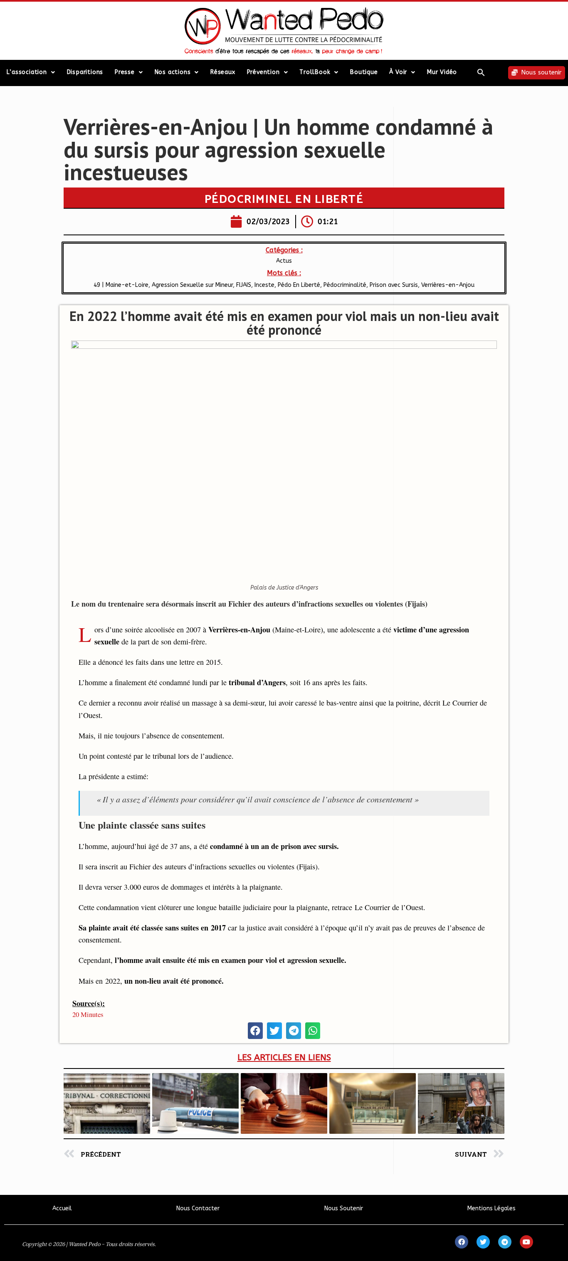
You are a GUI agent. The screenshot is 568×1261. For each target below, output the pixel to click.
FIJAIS (243, 285)
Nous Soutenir (343, 1208)
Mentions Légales (491, 1208)
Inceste (264, 285)
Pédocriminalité (345, 285)
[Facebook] (461, 1242)
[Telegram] (504, 1242)
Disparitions (85, 72)
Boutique (364, 72)
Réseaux (222, 72)
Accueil (62, 1208)
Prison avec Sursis (394, 285)
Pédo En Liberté (299, 285)
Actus (284, 260)
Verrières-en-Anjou (447, 285)
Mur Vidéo (442, 72)
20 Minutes (88, 1014)
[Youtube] (526, 1242)
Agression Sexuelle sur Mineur (192, 285)
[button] (481, 72)
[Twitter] (483, 1242)
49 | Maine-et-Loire (121, 285)
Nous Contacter (198, 1208)
